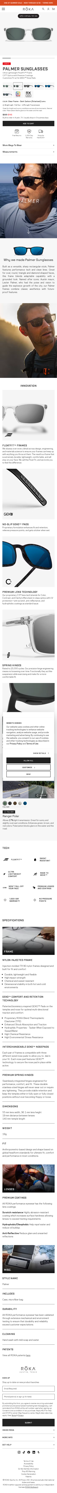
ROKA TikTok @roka (24, 1452)
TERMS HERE (47, 3)
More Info (7, 1437)
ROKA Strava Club (38, 1452)
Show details (39, 753)
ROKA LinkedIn (33, 1452)
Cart (53, 9)
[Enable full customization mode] (18, 94)
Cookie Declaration (28, 1474)
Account (48, 9)
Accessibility (28, 1463)
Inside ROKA (8, 1430)
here (28, 1355)
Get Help (6, 1444)
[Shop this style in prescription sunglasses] (28, 94)
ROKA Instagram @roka (19, 1452)
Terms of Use (29, 1461)
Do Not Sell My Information (28, 1469)
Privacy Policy (28, 1466)
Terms (14, 1415)
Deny (28, 774)
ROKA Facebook (28, 1452)
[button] (28, 16)
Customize (27, 767)
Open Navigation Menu (3, 9)
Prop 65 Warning (28, 1471)
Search (43, 9)
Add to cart (28, 123)
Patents (28, 1476)
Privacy (20, 1415)
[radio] (7, 86)
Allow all (28, 760)
